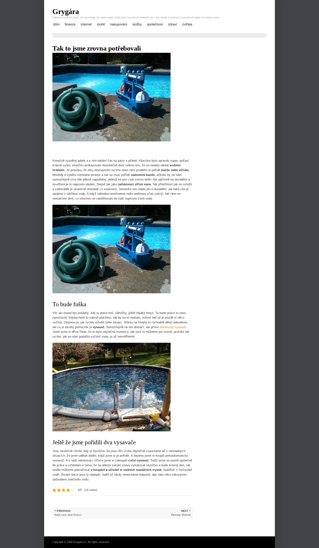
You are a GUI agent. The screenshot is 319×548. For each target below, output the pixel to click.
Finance (70, 24)
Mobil (101, 24)
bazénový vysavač (173, 327)
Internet (86, 24)
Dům (56, 24)
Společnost (155, 24)
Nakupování (118, 24)
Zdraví (172, 24)
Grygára (65, 11)
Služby (137, 24)
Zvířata (187, 24)
